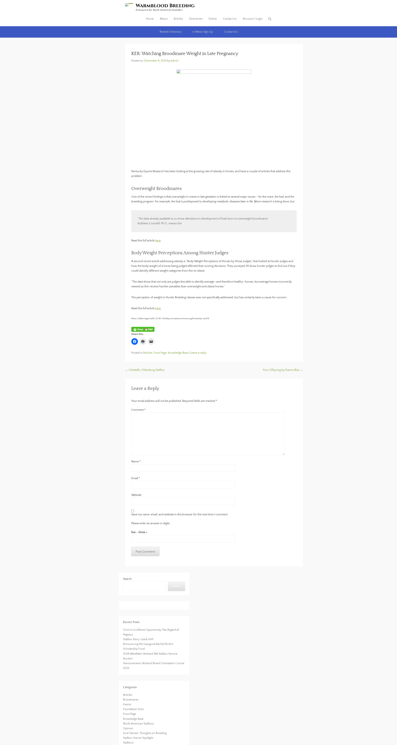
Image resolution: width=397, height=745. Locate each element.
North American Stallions (138, 723)
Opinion (128, 728)
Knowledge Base (178, 353)
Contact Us (230, 18)
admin (174, 60)
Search (127, 579)
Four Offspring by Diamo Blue (283, 370)
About (163, 18)
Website (136, 495)
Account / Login (253, 18)
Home (150, 18)
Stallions (128, 742)
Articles (178, 18)
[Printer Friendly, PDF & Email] (142, 329)
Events (213, 18)
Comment (138, 410)
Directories (195, 18)
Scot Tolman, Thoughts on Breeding (145, 733)
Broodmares (130, 699)
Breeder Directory (171, 31)
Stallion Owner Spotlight (138, 738)
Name (136, 461)
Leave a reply (198, 353)
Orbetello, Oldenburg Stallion (145, 370)
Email (135, 478)
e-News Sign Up (203, 31)
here (158, 240)
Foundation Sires (133, 709)
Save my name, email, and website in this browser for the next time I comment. (179, 514)
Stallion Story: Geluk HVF (138, 639)
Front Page (159, 353)
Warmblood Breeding (165, 5)
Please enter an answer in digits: (150, 523)
